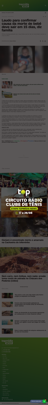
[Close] (47, 187)
